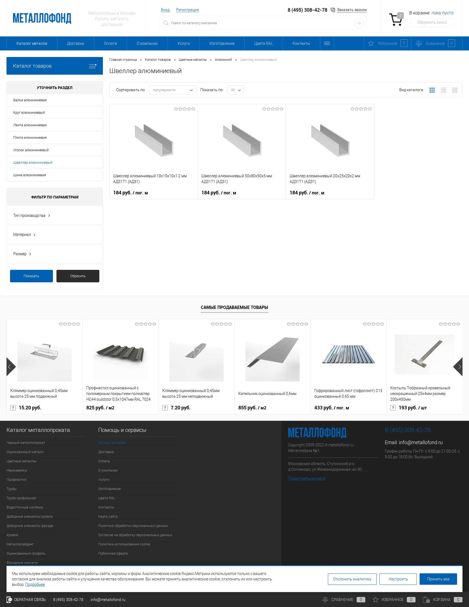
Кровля (12, 535)
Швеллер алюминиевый (32, 162)
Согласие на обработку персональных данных (135, 535)
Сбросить (77, 276)
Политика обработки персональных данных (133, 526)
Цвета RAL (263, 43)
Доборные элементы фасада (30, 526)
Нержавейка (17, 470)
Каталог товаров (32, 66)
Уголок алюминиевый (31, 150)
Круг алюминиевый (29, 112)
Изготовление (222, 43)
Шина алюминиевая (29, 175)
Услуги (184, 43)
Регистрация (187, 10)
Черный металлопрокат (26, 443)
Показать (31, 276)
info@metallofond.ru (421, 442)
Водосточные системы (25, 507)
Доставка (75, 43)
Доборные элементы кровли (30, 516)
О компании (147, 43)
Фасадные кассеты (22, 563)
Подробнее (35, 584)
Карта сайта (108, 516)
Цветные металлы (21, 461)
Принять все (438, 579)
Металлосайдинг (20, 544)
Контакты (301, 43)
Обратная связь (29, 599)
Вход (165, 10)
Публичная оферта (113, 553)
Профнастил (16, 480)
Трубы (12, 489)
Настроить (398, 579)
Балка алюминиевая (30, 100)
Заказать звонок (352, 10)
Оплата (110, 43)
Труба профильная (21, 498)
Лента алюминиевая (30, 125)
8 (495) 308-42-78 (307, 10)
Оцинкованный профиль (26, 553)
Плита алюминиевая (30, 137)
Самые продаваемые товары (234, 307)
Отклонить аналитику (352, 579)
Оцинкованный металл (25, 452)
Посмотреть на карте (306, 478)
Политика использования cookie (124, 544)
